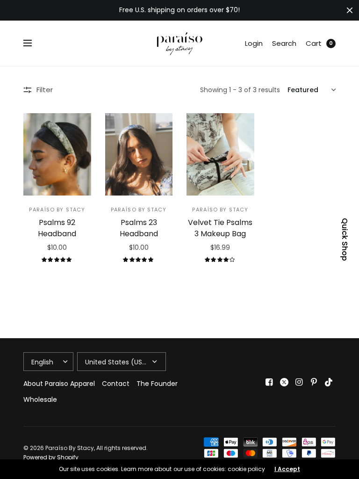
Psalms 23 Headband (139, 228)
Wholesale (40, 399)
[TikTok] (329, 382)
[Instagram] (299, 382)
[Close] (349, 10)
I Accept (287, 469)
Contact (115, 383)
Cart (314, 43)
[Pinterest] (314, 382)
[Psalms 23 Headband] (139, 154)
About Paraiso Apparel (59, 383)
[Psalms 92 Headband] (57, 154)
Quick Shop (344, 239)
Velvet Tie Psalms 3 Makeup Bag (220, 228)
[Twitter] (284, 382)
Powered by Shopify (51, 457)
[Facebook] (269, 382)
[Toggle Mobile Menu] (33, 43)
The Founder (157, 383)
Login (254, 43)
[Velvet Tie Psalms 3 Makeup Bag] (220, 154)
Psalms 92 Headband (57, 228)
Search (284, 43)
